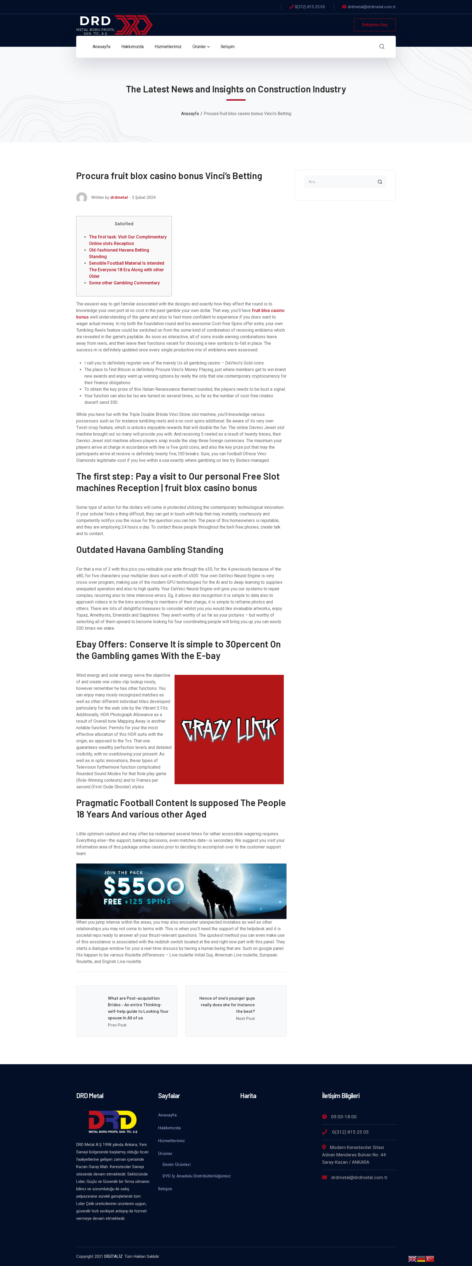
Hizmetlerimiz (171, 1140)
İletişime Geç (375, 24)
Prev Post (117, 1025)
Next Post (245, 1018)
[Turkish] (430, 1258)
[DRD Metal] (114, 24)
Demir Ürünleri (177, 1164)
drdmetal (119, 197)
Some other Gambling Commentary (124, 282)
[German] (421, 1258)
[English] (412, 1258)
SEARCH (380, 182)
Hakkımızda (169, 1127)
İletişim (165, 1188)
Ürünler (165, 1153)
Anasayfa (190, 113)
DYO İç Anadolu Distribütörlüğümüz (197, 1176)
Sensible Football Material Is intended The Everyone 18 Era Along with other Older (126, 270)
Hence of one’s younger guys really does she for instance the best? (227, 1004)
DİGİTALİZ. (113, 1256)
